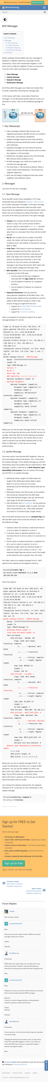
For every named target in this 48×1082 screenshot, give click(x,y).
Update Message (13, 45)
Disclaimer (6, 1073)
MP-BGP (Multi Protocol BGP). (31, 306)
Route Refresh (25, 309)
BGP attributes (27, 503)
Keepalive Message (14, 48)
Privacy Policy (17, 1073)
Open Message (13, 43)
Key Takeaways (10, 38)
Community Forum (20, 1064)
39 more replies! (10, 1062)
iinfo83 (11, 911)
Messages (8, 40)
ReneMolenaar (14, 953)
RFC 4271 (33, 226)
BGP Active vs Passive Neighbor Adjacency (15, 883)
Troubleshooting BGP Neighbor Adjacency (33, 890)
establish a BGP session (35, 202)
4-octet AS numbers (27, 312)
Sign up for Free (14, 863)
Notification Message (14, 50)
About (35, 1073)
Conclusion (8, 53)
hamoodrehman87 (15, 924)
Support (28, 1073)
